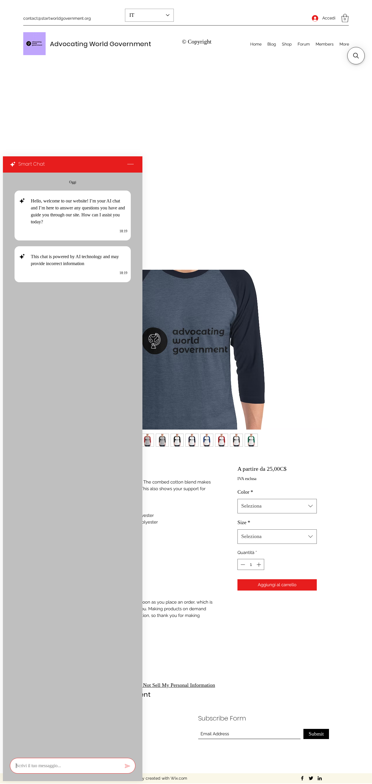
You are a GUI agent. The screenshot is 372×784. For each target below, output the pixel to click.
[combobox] (277, 506)
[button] (344, 18)
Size (243, 522)
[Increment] (259, 564)
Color (245, 492)
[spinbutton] (250, 564)
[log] (72, 463)
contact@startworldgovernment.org (57, 18)
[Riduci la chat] (130, 164)
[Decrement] (242, 564)
